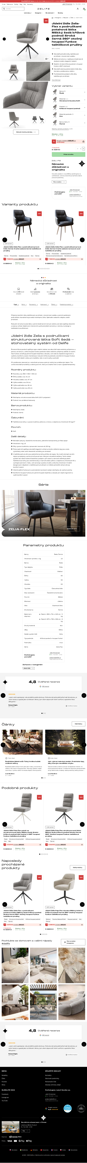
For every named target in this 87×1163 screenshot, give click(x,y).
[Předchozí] (4, 39)
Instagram (5, 1097)
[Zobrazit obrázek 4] (26, 95)
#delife (6, 943)
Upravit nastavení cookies (57, 1155)
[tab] (38, 268)
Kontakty (48, 1075)
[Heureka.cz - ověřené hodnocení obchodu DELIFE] (68, 1109)
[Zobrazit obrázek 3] (38, 71)
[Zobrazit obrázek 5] (14, 118)
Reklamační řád (50, 1081)
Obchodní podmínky (52, 1078)
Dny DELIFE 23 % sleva (27, 1)
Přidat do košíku (69, 154)
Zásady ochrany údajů (53, 1085)
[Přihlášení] (78, 9)
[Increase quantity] (83, 148)
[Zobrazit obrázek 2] (14, 71)
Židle (72, 17)
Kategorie (58, 17)
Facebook (5, 1094)
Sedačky (5, 1075)
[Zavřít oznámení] (85, 1)
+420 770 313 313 (67, 4)
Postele (4, 1081)
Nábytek (65, 17)
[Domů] (43, 8)
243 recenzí (45, 686)
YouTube (5, 1100)
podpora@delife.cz (75, 194)
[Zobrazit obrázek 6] (38, 118)
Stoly (3, 1085)
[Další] (47, 39)
